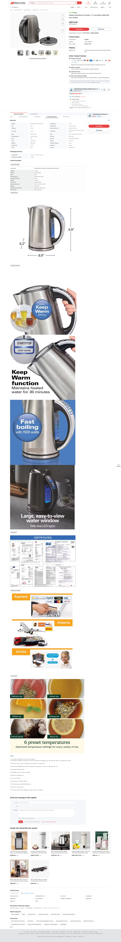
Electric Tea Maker (15, 914)
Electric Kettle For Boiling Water (34, 924)
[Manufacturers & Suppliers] (17, 2)
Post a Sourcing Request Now (49, 821)
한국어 (72, 933)
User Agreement (68, 936)
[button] (81, 116)
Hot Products (26, 931)
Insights (95, 931)
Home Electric (30, 921)
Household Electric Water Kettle (18, 924)
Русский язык (48, 933)
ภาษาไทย (83, 933)
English (27, 933)
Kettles (23, 914)
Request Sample (94, 33)
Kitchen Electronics (27, 9)
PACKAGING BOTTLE (40, 896)
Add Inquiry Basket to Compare (38, 58)
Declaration (75, 936)
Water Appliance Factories (62, 921)
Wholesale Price (62, 931)
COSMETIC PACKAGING (66, 898)
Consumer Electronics (18, 9)
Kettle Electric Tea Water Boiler (50, 924)
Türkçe (88, 933)
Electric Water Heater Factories (18, 921)
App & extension (93, 7)
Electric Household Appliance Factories (44, 921)
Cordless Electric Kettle (44, 9)
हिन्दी (79, 933)
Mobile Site (91, 931)
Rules (110, 7)
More (11, 927)
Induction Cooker (31, 914)
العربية (68, 933)
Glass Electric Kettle (55, 914)
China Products (33, 931)
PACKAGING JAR (14, 896)
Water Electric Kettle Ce (89, 921)
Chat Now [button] (101, 29)
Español (32, 933)
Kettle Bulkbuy (63, 924)
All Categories (15, 7)
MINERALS (12, 901)
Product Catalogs (30, 893)
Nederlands (63, 933)
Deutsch (58, 933)
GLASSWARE (89, 896)
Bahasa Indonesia (99, 933)
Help (86, 7)
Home (11, 9)
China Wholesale (55, 931)
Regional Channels (77, 931)
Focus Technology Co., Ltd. (51, 936)
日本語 (76, 933)
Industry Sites (69, 931)
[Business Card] (109, 120)
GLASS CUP (63, 896)
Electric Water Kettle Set (75, 921)
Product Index (84, 931)
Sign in (109, 3)
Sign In (71, 107)
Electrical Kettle (35, 9)
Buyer (79, 7)
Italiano (53, 933)
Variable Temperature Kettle (69, 914)
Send (21, 821)
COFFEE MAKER (39, 898)
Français (42, 933)
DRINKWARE (13, 898)
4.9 (93, 116)
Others (36, 901)
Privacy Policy (81, 936)
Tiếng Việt (92, 933)
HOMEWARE (88, 898)
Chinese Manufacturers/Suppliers (44, 931)
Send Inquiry (79, 29)
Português (37, 933)
